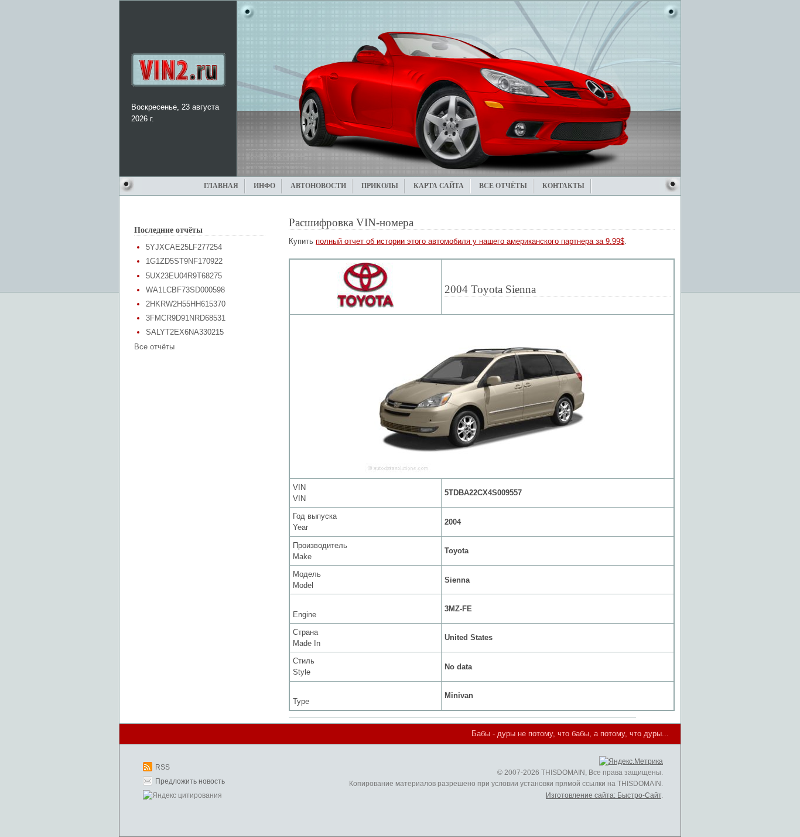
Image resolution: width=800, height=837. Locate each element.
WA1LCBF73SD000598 (185, 289)
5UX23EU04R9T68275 (184, 275)
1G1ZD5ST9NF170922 (184, 261)
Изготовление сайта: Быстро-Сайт (603, 795)
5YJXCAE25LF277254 (184, 247)
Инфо (264, 186)
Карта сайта (438, 186)
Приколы (379, 186)
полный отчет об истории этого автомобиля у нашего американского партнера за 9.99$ (470, 241)
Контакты (563, 186)
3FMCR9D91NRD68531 (185, 318)
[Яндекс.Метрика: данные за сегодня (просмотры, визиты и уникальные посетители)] (631, 761)
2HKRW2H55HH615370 (185, 304)
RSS (162, 767)
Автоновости (318, 186)
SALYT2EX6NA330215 (185, 332)
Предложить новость (190, 781)
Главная (221, 186)
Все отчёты (503, 186)
